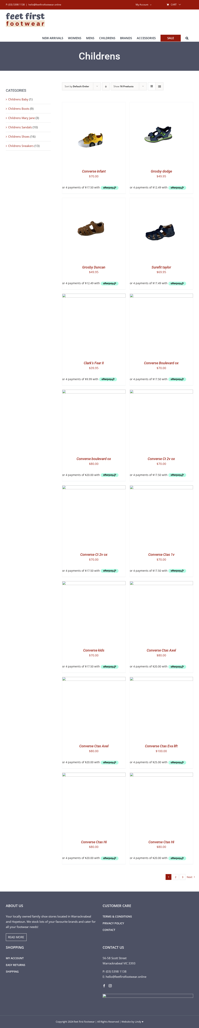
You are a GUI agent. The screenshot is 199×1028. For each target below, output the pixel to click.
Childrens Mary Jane (21, 118)
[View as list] (159, 86)
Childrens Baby (18, 99)
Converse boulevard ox (94, 459)
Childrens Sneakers (21, 146)
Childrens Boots (18, 108)
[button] (187, 38)
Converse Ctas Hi (94, 842)
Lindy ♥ (139, 1021)
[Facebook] (104, 985)
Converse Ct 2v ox (161, 459)
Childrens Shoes (19, 136)
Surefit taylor (161, 267)
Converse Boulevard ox (161, 363)
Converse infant (94, 171)
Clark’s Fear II (94, 363)
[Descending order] (106, 86)
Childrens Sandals (20, 127)
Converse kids (93, 650)
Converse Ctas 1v (161, 554)
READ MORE (16, 937)
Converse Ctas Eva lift (161, 746)
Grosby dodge (161, 171)
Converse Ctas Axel (161, 650)
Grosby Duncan (93, 267)
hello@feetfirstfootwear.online (44, 4)
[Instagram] (110, 985)
